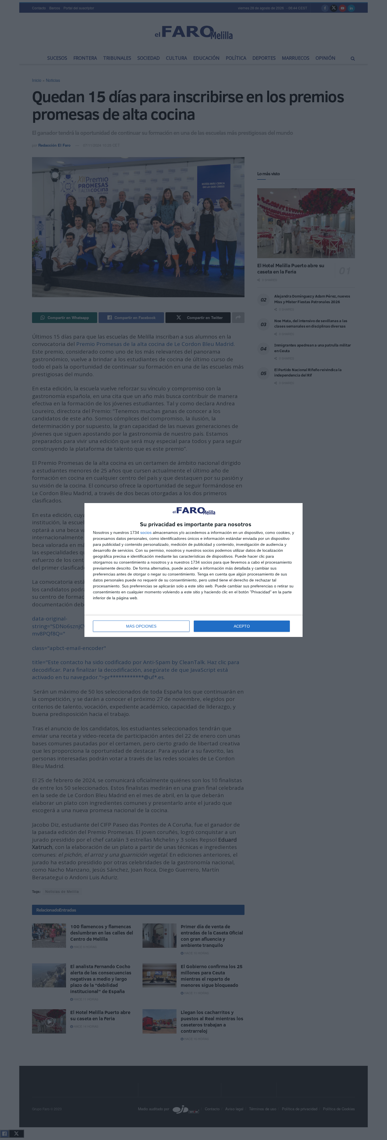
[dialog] (193, 570)
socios (146, 532)
